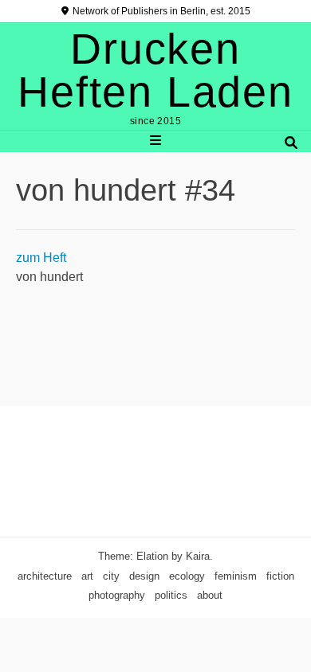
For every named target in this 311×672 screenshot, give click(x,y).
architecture (45, 576)
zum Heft (41, 257)
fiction (280, 576)
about (209, 595)
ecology (187, 576)
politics (171, 595)
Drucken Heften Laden (155, 70)
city (111, 576)
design (144, 576)
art (87, 576)
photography (117, 595)
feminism (236, 576)
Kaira (198, 556)
